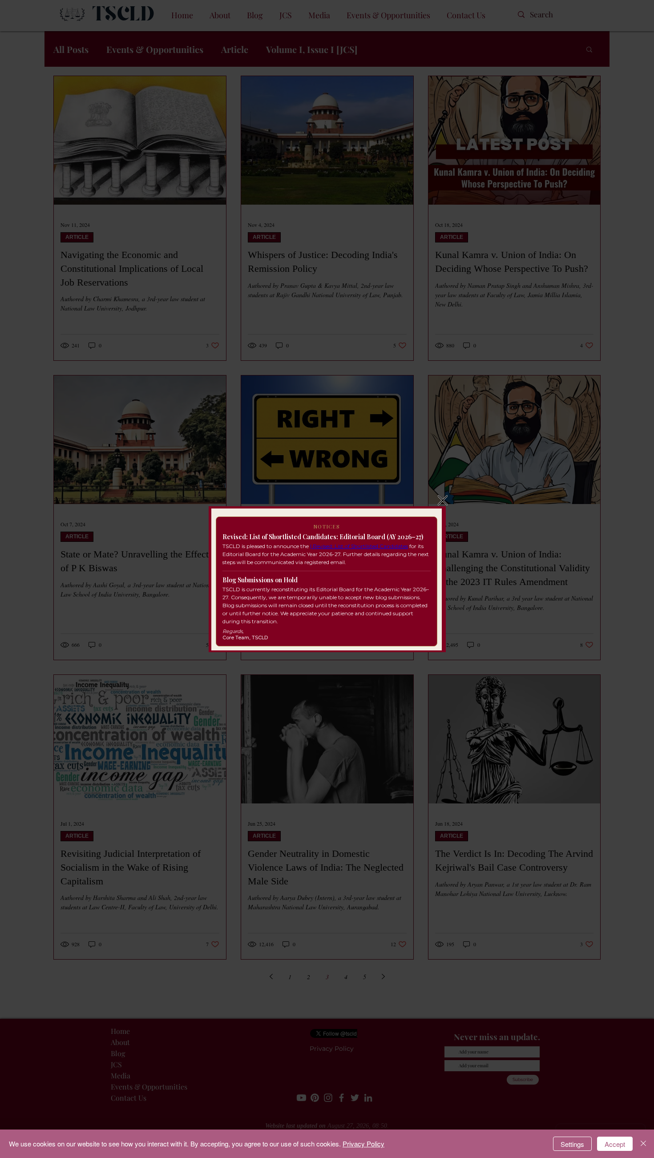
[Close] (643, 1144)
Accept (615, 1144)
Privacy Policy (363, 1143)
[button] (443, 500)
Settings (572, 1144)
